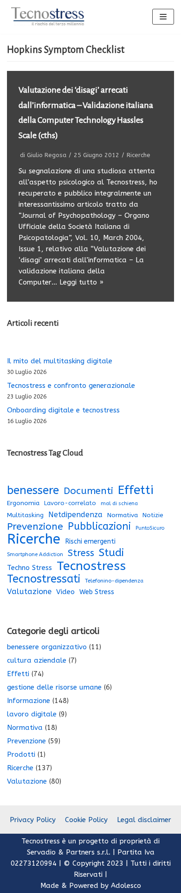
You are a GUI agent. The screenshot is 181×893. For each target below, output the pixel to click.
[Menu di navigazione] (163, 17)
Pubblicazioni (99, 526)
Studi (111, 552)
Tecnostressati (43, 578)
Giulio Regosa (46, 155)
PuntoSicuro (150, 528)
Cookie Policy (86, 820)
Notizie (152, 515)
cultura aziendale (36, 660)
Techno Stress (29, 568)
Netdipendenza (75, 514)
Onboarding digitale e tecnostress (63, 410)
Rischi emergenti (90, 541)
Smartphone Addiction (35, 554)
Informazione (28, 701)
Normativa (122, 515)
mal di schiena (119, 503)
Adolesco (126, 885)
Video (65, 592)
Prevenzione (35, 526)
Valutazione (29, 591)
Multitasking (25, 515)
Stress (81, 553)
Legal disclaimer (144, 820)
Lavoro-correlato (70, 503)
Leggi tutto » (81, 282)
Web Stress (96, 592)
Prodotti (21, 754)
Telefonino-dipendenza (114, 580)
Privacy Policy (33, 820)
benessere (33, 490)
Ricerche (138, 155)
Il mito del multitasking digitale (59, 361)
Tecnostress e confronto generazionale (71, 385)
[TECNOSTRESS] (48, 16)
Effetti (136, 490)
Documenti (88, 490)
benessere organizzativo (47, 647)
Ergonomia (23, 503)
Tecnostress (91, 565)
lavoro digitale (32, 714)
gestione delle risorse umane (54, 687)
